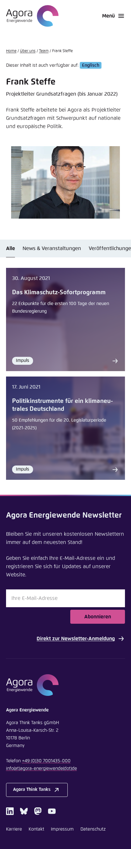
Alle (10, 248)
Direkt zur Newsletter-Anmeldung (76, 638)
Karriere (14, 829)
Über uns (28, 51)
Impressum (62, 829)
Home (11, 51)
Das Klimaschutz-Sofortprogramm (59, 292)
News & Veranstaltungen (52, 248)
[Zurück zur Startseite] (32, 16)
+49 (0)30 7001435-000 (46, 761)
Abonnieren (97, 616)
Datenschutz (93, 829)
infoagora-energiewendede (41, 768)
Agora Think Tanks (32, 789)
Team (44, 51)
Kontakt (36, 829)
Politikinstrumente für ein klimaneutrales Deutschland (62, 405)
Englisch (90, 65)
